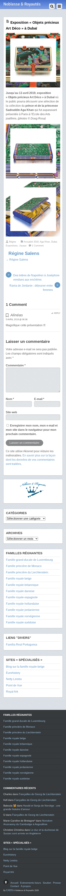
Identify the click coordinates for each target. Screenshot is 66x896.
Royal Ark (12, 691)
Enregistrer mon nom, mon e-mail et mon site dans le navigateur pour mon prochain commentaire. (32, 430)
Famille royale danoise (20, 591)
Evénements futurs (30, 882)
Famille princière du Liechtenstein (27, 572)
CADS (9, 890)
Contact (14, 886)
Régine (12, 241)
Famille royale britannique (22, 584)
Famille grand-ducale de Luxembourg (29, 559)
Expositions (12, 245)
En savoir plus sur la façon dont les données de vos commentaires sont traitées (30, 459)
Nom (10, 399)
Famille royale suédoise (21, 622)
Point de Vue (14, 685)
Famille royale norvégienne (23, 616)
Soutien (47, 882)
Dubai (54, 241)
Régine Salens (23, 253)
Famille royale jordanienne (22, 609)
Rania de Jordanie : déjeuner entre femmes (34, 287)
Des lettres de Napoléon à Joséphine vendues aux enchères (33, 277)
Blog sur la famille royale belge (25, 666)
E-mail (39, 399)
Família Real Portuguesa (21, 644)
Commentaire (16, 365)
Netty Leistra (14, 679)
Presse (57, 882)
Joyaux (23, 245)
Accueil (14, 882)
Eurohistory (13, 672)
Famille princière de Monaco (24, 565)
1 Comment (38, 245)
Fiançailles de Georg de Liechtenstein (40, 794)
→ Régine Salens (17, 259)
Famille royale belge (19, 578)
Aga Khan (45, 241)
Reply (57, 313)
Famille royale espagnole (22, 597)
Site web (11, 412)
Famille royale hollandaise (22, 603)
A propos (26, 886)
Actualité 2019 (31, 241)
